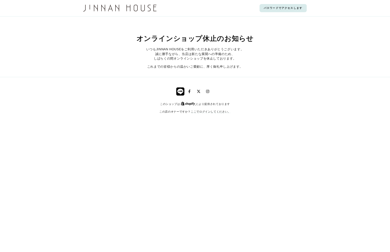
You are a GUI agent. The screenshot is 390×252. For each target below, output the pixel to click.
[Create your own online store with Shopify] (188, 103)
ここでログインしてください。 (211, 111)
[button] (283, 8)
